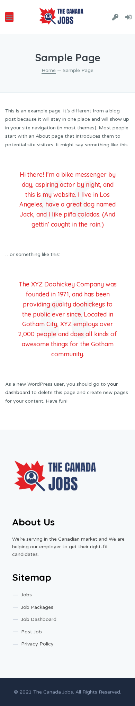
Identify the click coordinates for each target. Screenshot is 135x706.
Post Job (31, 632)
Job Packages (37, 607)
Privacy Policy (37, 644)
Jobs (26, 595)
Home (49, 70)
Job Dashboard (38, 619)
